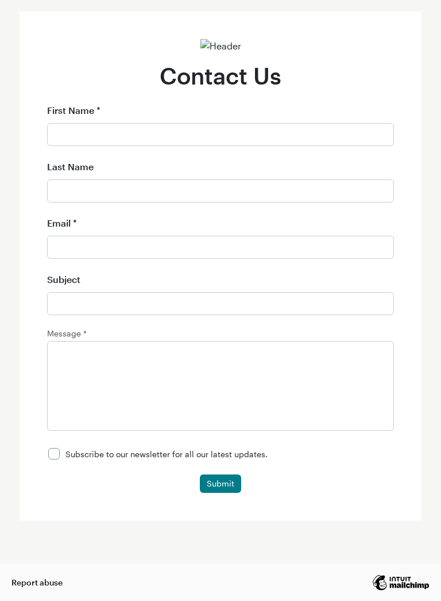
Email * (62, 222)
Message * (67, 333)
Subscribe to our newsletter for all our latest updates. (166, 454)
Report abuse (37, 582)
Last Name (70, 166)
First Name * (73, 110)
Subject (63, 279)
